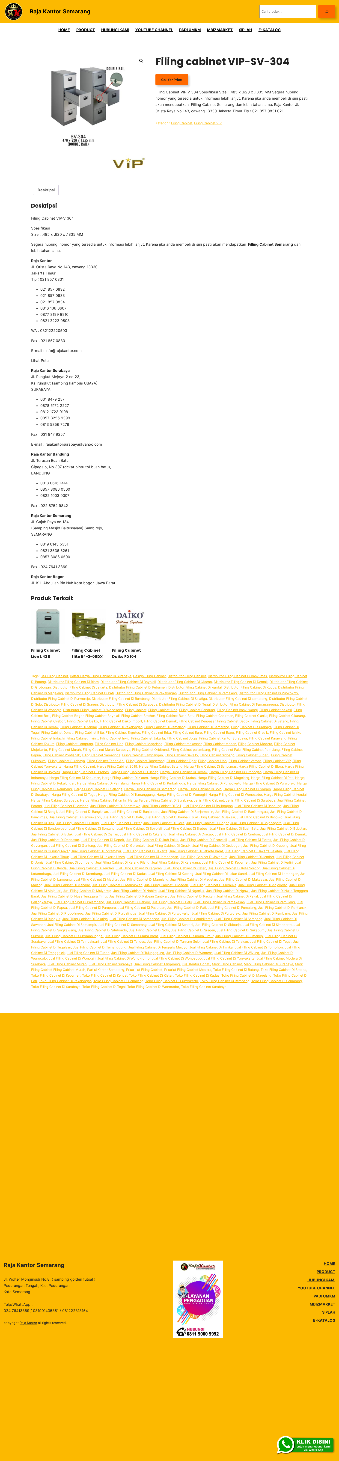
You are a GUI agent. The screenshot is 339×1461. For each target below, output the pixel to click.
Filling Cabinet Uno (212, 761)
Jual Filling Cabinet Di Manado (67, 885)
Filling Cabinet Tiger (181, 761)
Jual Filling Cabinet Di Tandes (123, 941)
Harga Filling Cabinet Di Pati (272, 778)
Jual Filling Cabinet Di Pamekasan (219, 902)
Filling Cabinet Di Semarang (208, 727)
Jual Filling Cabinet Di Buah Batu (233, 828)
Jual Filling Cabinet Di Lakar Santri (221, 874)
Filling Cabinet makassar (183, 744)
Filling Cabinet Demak (160, 721)
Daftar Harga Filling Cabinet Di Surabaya (100, 676)
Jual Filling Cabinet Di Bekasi (213, 817)
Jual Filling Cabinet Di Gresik (168, 845)
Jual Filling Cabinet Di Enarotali (203, 840)
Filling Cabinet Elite (89, 732)
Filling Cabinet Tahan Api (105, 761)
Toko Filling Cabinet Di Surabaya (55, 987)
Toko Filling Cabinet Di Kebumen (55, 975)
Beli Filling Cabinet (54, 676)
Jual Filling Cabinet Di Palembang (79, 902)
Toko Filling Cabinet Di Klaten (151, 975)
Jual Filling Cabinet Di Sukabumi (241, 930)
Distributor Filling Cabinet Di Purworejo (60, 699)
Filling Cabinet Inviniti (82, 738)
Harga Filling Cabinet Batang (160, 766)
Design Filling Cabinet (149, 676)
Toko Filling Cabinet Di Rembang (225, 981)
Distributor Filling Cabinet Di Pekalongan (146, 693)
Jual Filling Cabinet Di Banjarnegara (241, 812)
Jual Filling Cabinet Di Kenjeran (139, 868)
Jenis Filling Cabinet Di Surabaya (250, 800)
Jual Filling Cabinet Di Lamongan (273, 874)
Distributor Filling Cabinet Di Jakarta (80, 687)
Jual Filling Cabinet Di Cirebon (237, 834)
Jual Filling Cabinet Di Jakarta (145, 851)
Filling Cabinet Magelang (144, 744)
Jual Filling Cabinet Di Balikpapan (208, 806)
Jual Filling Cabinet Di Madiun (96, 879)
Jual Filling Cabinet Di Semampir (71, 925)
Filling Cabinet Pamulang (261, 749)
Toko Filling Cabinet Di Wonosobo (153, 987)
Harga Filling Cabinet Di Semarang (150, 789)
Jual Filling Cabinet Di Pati (186, 907)
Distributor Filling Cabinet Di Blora (73, 682)
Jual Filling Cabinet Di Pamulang (271, 902)
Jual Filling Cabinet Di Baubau (167, 817)
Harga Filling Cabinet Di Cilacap (134, 772)
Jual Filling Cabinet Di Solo (149, 930)
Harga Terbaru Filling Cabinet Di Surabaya (160, 800)
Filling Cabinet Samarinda (101, 755)
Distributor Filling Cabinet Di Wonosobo (93, 710)
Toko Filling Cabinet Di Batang (236, 970)
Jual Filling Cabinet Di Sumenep (239, 936)
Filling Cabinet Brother (138, 716)
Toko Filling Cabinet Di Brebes (283, 970)
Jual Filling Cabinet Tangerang (157, 964)
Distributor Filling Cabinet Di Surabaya (128, 704)
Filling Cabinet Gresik (252, 732)
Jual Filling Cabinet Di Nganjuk (181, 891)
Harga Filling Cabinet (79, 766)
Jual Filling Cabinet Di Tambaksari (73, 941)
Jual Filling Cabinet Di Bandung (258, 806)
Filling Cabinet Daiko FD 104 (126, 653)
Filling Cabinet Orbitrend (150, 749)
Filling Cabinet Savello (181, 755)
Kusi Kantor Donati (196, 964)
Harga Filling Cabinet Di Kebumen (74, 778)
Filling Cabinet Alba (162, 710)
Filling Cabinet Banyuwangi (237, 710)
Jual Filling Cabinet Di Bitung (77, 823)
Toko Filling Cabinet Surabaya (203, 987)
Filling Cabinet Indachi (48, 738)
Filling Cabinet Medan (219, 744)
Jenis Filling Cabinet (209, 800)
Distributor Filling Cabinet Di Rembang (121, 699)
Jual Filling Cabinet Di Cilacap (190, 834)
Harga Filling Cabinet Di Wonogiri (182, 794)
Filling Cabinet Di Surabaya (251, 727)
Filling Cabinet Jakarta (148, 738)
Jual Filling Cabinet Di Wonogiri (72, 958)
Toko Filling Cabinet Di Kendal (104, 975)
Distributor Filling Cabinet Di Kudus (249, 687)
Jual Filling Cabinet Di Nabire (135, 891)
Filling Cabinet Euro (187, 732)
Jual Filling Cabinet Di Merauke (213, 885)
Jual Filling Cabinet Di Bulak (52, 834)
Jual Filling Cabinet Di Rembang (266, 913)
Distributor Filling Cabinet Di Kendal (195, 687)
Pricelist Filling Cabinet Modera (187, 970)
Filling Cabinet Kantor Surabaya (223, 738)
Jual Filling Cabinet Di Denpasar (55, 840)
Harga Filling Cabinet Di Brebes (85, 772)
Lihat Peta (40, 360)
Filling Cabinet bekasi (275, 710)
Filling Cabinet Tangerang (145, 761)
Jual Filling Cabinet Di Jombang (69, 862)
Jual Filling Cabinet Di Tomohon (259, 947)
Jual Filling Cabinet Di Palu (172, 902)
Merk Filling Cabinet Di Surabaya (268, 964)
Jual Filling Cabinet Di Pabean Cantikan (138, 896)
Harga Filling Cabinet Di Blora (261, 766)
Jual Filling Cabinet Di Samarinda (134, 919)
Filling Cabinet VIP (208, 123)
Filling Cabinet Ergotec (123, 732)
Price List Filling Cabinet (144, 970)
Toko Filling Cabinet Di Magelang (246, 975)
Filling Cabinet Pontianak (61, 755)
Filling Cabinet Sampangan (142, 755)
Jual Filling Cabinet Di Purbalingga (111, 913)
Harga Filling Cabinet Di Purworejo (269, 783)
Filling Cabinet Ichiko (285, 732)
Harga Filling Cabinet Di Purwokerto (214, 783)
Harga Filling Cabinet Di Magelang (223, 778)
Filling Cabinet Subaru (252, 755)
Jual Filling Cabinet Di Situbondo (102, 930)
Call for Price (171, 80)
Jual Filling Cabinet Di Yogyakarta (229, 958)
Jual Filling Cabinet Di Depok (102, 840)
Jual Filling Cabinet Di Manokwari (117, 885)
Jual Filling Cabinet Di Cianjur (96, 834)
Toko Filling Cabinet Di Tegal (103, 987)
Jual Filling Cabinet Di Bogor (207, 823)
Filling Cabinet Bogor (67, 716)
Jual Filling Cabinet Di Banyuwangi (75, 817)
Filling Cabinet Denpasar (197, 721)
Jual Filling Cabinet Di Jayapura (203, 857)
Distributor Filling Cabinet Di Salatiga (179, 699)
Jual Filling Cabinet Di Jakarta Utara (98, 857)
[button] (141, 61)
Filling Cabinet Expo (219, 732)
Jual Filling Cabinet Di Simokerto (267, 925)
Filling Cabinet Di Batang (269, 721)
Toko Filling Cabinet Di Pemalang (118, 981)
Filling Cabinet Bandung (197, 710)
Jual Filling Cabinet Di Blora (163, 823)
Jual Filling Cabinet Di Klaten (185, 868)
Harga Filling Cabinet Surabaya (54, 800)
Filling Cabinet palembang (190, 749)
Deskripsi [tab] (46, 190)
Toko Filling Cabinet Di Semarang (276, 981)
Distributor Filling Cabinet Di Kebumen (138, 687)
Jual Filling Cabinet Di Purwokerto (164, 913)
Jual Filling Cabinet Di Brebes (186, 828)
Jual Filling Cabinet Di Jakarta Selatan (253, 851)
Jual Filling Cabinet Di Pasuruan (141, 907)
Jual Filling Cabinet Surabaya (110, 964)
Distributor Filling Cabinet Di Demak (241, 682)
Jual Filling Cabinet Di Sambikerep (187, 919)
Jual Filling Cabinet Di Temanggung (99, 947)
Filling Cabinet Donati (57, 732)
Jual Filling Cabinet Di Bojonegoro (256, 823)
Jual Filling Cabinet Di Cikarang (143, 834)
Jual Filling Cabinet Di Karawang (175, 862)
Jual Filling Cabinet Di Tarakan (225, 941)
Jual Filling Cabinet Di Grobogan (216, 845)
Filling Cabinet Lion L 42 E (45, 653)
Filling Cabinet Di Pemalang (165, 727)
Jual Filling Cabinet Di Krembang (77, 874)
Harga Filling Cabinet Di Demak (184, 772)
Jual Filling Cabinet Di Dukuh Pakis (152, 840)
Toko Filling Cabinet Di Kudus (197, 975)
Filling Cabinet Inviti (114, 738)
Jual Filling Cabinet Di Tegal (270, 941)
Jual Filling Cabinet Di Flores (250, 840)
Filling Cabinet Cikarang (287, 716)
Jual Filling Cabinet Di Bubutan (283, 828)
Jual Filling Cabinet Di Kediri (272, 862)
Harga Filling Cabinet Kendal (285, 794)
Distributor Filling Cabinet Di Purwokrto (268, 693)
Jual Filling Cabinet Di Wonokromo (123, 958)
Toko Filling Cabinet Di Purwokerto (171, 981)
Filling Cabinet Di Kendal (78, 727)
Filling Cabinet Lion (109, 744)
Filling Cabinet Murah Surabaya (106, 749)
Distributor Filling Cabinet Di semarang (238, 699)
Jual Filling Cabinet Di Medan (166, 885)
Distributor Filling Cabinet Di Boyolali (128, 682)
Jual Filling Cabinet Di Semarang (122, 925)
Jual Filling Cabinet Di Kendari (91, 868)
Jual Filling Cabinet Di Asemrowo (115, 806)
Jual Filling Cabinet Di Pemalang (232, 907)
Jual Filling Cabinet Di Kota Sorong (234, 868)
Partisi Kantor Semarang (105, 970)
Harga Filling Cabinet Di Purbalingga (158, 783)
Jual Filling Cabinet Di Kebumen (225, 862)
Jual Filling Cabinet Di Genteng (72, 845)
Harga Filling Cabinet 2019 (117, 766)
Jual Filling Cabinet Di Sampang (238, 919)
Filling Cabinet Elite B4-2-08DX (87, 653)
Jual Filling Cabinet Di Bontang (91, 828)
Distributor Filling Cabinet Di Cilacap (185, 682)
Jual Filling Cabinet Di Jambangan (152, 857)
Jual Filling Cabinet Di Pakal (237, 896)
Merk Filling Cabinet (227, 964)
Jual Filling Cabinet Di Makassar (243, 879)
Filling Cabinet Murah (65, 749)
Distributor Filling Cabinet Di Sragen (71, 704)
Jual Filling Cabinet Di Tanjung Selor (174, 941)
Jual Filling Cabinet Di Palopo (128, 902)
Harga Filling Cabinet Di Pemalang (103, 783)
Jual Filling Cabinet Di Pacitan (192, 896)
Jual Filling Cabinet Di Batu (123, 817)
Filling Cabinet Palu (226, 749)
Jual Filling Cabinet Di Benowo (259, 817)
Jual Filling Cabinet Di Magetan (193, 879)
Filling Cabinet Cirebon (48, 721)
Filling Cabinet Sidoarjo (217, 755)
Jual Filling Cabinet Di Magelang (144, 879)
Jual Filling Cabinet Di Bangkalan (83, 812)
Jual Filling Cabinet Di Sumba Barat (131, 936)
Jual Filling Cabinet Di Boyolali (139, 828)
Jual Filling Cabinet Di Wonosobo (177, 958)
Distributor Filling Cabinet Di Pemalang (207, 693)
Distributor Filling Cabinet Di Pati (89, 693)
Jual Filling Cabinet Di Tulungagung (137, 953)
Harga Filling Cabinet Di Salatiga (98, 789)
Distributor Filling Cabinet (187, 676)
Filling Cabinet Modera (255, 744)
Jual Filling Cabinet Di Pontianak (282, 907)
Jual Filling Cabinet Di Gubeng (265, 845)
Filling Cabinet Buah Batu (175, 716)
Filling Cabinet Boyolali (102, 716)
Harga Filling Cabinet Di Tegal (73, 794)
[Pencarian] (326, 11)
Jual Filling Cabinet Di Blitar (121, 823)
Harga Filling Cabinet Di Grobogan (235, 772)
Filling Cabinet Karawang (267, 738)
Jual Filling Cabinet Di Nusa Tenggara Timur (74, 896)
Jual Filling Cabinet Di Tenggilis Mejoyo (157, 947)
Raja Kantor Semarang (60, 11)
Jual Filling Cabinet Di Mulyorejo (87, 891)
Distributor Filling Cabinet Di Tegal (185, 704)
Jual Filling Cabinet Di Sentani (171, 925)
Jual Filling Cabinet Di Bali (161, 806)
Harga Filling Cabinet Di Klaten (125, 778)
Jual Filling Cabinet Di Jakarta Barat (196, 851)
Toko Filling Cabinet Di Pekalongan (65, 981)
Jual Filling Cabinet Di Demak (284, 834)
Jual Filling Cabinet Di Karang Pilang (122, 862)
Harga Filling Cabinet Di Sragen (247, 789)
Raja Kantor (28, 1323)
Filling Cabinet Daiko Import (121, 721)
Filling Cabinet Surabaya (66, 761)
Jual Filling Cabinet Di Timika (211, 947)
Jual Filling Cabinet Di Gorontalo (121, 845)
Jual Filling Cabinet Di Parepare (92, 907)
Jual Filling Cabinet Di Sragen (193, 930)
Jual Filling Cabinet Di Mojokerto (262, 885)
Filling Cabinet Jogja (182, 738)
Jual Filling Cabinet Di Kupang (171, 874)
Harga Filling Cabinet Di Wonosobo (235, 794)
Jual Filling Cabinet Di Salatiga (85, 919)
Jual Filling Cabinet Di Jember (251, 857)
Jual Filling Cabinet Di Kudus (125, 874)
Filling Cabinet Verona (245, 761)
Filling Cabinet (181, 123)
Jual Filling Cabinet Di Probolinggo (57, 913)
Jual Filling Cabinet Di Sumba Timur (186, 936)
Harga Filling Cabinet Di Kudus (173, 778)
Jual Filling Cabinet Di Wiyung (236, 953)
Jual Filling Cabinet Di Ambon (66, 806)
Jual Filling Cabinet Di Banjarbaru (134, 812)
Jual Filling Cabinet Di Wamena (189, 953)
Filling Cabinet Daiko (82, 721)
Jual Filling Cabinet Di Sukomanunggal (74, 936)
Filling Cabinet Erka (156, 732)
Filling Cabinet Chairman (214, 716)
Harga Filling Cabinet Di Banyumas (210, 766)
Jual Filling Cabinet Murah (67, 964)
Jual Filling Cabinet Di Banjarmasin (187, 812)
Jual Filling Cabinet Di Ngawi (227, 891)
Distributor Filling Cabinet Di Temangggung (245, 704)
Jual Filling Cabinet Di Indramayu (96, 851)
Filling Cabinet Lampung (74, 744)
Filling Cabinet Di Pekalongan (120, 727)
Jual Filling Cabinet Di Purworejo (215, 913)
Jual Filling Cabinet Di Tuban (88, 953)
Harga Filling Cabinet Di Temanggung (126, 794)
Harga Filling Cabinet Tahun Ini (103, 800)
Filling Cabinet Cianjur (251, 716)
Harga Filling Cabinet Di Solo (200, 789)
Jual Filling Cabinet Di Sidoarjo (218, 925)
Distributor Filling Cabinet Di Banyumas (237, 676)
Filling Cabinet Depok (233, 721)
